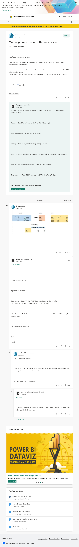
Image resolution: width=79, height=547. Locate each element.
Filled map (16, 526)
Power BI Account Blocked (21, 511)
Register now (6, 10)
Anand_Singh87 (27, 514)
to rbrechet (27, 105)
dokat (22, 506)
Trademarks (74, 539)
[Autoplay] (36, 482)
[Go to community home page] (22, 17)
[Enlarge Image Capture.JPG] (41, 222)
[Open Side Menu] (7, 16)
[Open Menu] (71, 22)
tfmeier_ (24, 521)
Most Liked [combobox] (68, 200)
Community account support (22, 496)
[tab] (39, 482)
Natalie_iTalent (24, 499)
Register (64, 16)
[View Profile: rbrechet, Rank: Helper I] (11, 35)
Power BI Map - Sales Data (21, 504)
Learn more (58, 26)
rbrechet (17, 35)
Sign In (70, 16)
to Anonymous (33, 353)
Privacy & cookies (54, 539)
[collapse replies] (7, 206)
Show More (21, 419)
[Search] (59, 17)
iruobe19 (25, 529)
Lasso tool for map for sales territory (25, 519)
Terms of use (65, 539)
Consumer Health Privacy (26, 543)
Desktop (10, 22)
